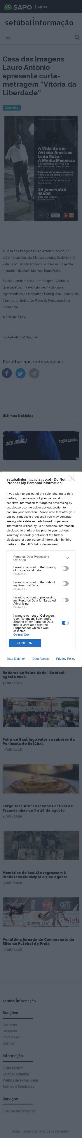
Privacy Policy (65, 658)
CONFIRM (25, 643)
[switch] (65, 568)
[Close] (73, 480)
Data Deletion (16, 658)
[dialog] (41, 569)
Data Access (40, 658)
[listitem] (41, 558)
